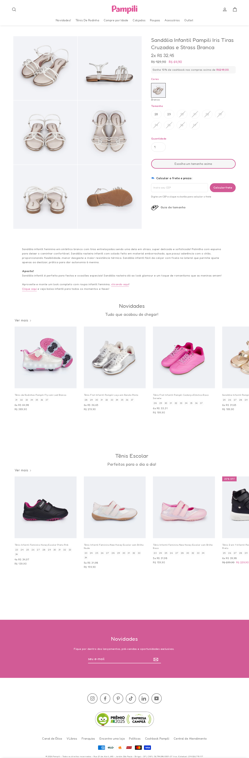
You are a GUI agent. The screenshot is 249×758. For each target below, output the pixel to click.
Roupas (155, 20)
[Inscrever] (156, 659)
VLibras (72, 738)
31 (194, 114)
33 (220, 114)
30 (182, 114)
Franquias (88, 738)
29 (169, 114)
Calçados (139, 20)
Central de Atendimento (190, 738)
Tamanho (157, 105)
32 (207, 114)
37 (194, 125)
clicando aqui (120, 284)
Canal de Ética (52, 738)
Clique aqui (29, 288)
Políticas (135, 738)
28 (156, 114)
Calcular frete (222, 187)
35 (169, 125)
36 (182, 125)
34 (156, 125)
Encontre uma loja (112, 738)
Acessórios (172, 20)
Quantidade (158, 138)
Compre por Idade (116, 20)
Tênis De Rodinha (87, 20)
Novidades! (63, 20)
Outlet (188, 20)
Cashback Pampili (157, 738)
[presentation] (14, 9)
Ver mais (21, 320)
